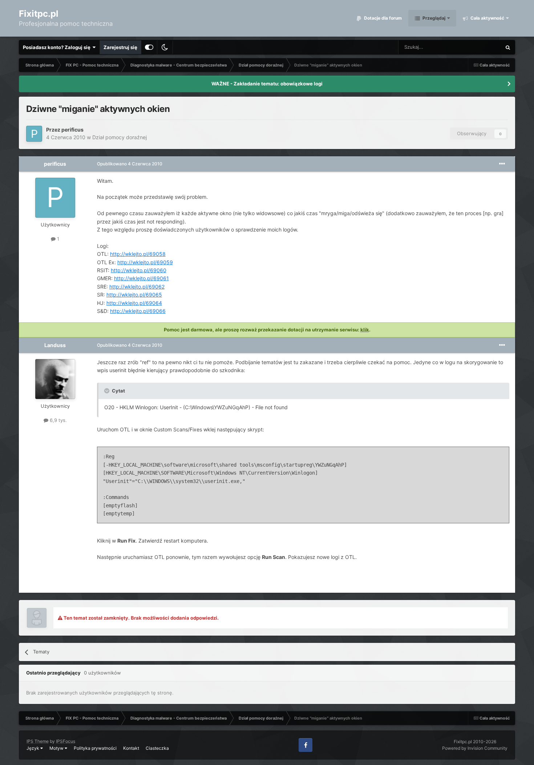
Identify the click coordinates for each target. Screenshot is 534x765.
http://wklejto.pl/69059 (145, 262)
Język (33, 748)
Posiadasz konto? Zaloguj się (58, 47)
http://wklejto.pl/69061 (141, 278)
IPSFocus (65, 741)
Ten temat (481, 47)
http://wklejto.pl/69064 (134, 303)
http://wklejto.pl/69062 (137, 286)
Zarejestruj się (120, 47)
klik (364, 330)
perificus (72, 129)
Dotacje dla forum (382, 18)
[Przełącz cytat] (107, 391)
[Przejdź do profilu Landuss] (55, 379)
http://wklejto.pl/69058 (138, 254)
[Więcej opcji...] (502, 164)
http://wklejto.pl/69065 (134, 294)
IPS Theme (38, 741)
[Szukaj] (508, 47)
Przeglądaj (433, 18)
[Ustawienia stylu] (149, 47)
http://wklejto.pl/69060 (138, 270)
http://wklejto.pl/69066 (138, 311)
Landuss (55, 345)
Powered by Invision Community (474, 748)
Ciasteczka (157, 748)
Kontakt (131, 748)
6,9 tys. (57, 420)
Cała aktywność (486, 18)
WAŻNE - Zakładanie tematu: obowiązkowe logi (267, 83)
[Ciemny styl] (165, 47)
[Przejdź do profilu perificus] (34, 134)
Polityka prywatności (95, 748)
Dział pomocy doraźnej (119, 137)
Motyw (57, 748)
